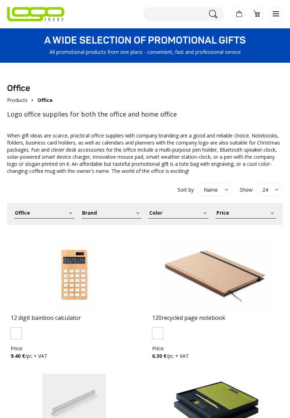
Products (17, 100)
